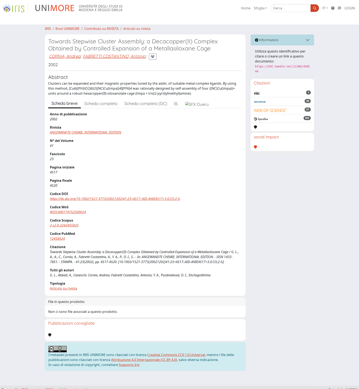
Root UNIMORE (67, 28)
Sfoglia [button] (259, 8)
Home (246, 8)
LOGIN (349, 8)
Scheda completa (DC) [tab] (145, 103)
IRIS (48, 28)
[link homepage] (15, 8)
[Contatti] (339, 8)
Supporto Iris (129, 364)
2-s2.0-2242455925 (64, 225)
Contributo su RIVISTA (101, 28)
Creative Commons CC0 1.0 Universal (176, 354)
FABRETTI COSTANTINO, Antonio (114, 56)
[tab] (176, 103)
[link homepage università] (79, 8)
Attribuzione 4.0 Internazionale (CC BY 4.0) (144, 359)
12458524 (57, 238)
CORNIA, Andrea (64, 56)
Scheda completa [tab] (100, 103)
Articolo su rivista (136, 28)
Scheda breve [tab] (64, 103)
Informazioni (268, 40)
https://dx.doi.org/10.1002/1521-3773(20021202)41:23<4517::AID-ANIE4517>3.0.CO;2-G (115, 198)
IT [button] (323, 8)
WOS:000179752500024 (68, 212)
